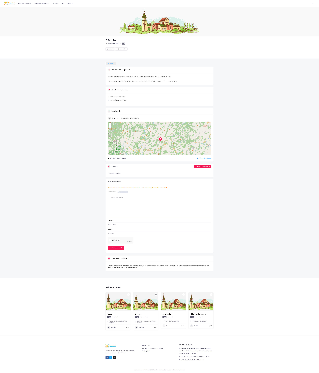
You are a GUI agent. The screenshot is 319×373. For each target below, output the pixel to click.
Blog (62, 3)
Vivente (110, 314)
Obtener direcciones (205, 158)
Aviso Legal (146, 345)
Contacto (70, 3)
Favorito (111, 49)
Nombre (111, 220)
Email (110, 229)
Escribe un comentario (203, 166)
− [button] (110, 126)
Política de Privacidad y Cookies (152, 348)
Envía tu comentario (116, 248)
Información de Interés (41, 3)
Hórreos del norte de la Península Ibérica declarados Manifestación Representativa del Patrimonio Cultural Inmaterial (195, 351)
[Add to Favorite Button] (128, 294)
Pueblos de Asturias (24, 3)
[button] (106, 311)
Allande (109, 43)
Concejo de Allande (118, 100)
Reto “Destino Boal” (185, 360)
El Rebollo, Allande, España (130, 118)
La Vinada (139, 314)
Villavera (193, 314)
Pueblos (118, 43)
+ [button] (110, 124)
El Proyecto (146, 351)
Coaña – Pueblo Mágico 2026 (188, 357)
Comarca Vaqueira (117, 97)
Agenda (55, 3)
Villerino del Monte (170, 314)
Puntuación (111, 192)
